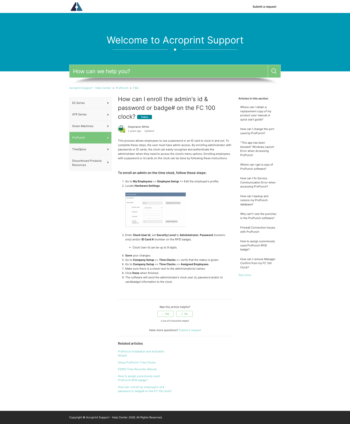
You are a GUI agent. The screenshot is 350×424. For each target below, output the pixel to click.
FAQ (135, 88)
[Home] (76, 6)
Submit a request (264, 6)
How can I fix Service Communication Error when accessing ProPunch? (258, 182)
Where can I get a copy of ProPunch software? (256, 166)
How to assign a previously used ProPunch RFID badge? (257, 245)
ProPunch (122, 88)
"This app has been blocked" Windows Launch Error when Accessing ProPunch (257, 149)
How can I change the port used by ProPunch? (257, 131)
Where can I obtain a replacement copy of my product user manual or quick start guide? (255, 113)
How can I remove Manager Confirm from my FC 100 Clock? (257, 263)
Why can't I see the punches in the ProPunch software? (258, 216)
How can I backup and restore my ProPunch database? (254, 200)
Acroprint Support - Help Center (90, 88)
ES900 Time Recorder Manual (137, 369)
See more (244, 275)
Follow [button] (144, 117)
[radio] (165, 314)
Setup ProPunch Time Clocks (137, 362)
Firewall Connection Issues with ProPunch (257, 229)
